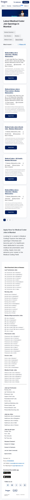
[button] (25, 2)
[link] (4, 2)
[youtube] (12, 485)
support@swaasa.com (17, 465)
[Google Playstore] (7, 472)
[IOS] (7, 476)
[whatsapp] (8, 485)
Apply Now (12, 78)
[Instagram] (24, 485)
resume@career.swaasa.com (17, 463)
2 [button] (7, 220)
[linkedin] (20, 485)
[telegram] (16, 485)
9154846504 (10, 460)
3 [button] (9, 220)
